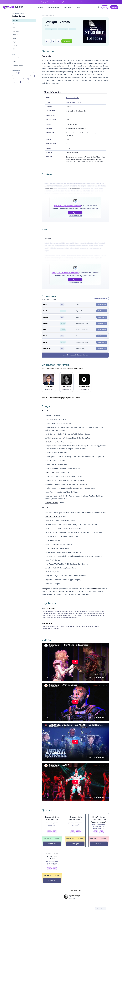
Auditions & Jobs (17, 58)
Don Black (72, 29)
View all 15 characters (100, 298)
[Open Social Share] (58, 41)
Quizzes (15, 49)
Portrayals (15, 34)
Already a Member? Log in (75, 215)
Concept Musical (48, 608)
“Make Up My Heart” (52, 472)
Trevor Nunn (49, 188)
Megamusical (47, 623)
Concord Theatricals (72, 152)
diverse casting (25, 82)
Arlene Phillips (75, 188)
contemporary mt (21, 85)
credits (77, 398)
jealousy (15, 76)
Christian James (84, 387)
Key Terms (16, 42)
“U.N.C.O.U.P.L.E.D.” (52, 517)
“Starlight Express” (51, 503)
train (20, 72)
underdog (29, 85)
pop (31, 82)
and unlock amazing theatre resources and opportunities (61, 2)
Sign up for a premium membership (67, 206)
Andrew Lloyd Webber (51, 29)
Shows (43, 15)
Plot (14, 27)
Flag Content (102, 908)
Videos (15, 45)
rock (14, 85)
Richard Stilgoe (63, 29)
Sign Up (75, 213)
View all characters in (75, 355)
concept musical (24, 79)
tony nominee (16, 88)
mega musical (16, 82)
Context (15, 24)
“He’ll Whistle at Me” (52, 442)
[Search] (99, 7)
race (24, 72)
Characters (16, 31)
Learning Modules (18, 65)
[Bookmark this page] (53, 41)
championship (31, 72)
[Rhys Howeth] (66, 379)
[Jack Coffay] (48, 379)
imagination (31, 76)
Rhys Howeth (66, 387)
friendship (15, 72)
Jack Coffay (49, 387)
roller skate (15, 79)
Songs (14, 38)
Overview (15, 20)
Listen (14, 61)
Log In (105, 7)
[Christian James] (84, 379)
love (20, 76)
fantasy (24, 76)
